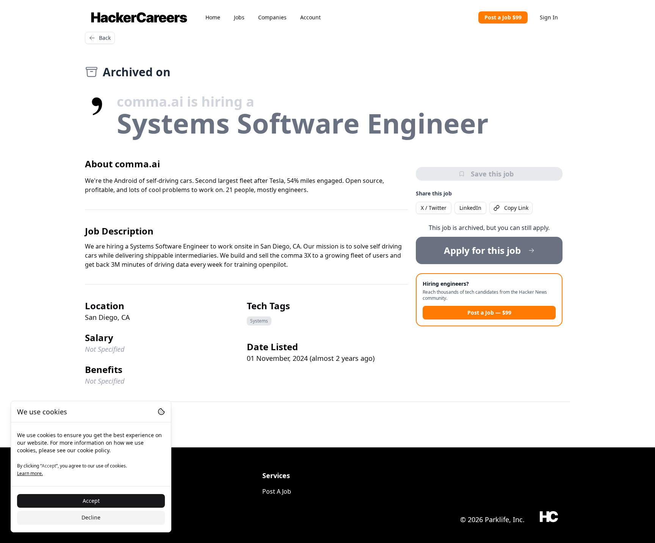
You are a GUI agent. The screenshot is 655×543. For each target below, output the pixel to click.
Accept (91, 500)
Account (310, 17)
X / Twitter (434, 207)
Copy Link (516, 207)
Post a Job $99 (503, 17)
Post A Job (276, 491)
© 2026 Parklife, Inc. (492, 519)
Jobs (239, 17)
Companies (272, 17)
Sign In (549, 17)
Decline (90, 517)
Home (212, 17)
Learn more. (30, 473)
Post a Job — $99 (489, 312)
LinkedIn (470, 207)
